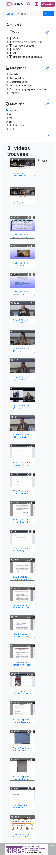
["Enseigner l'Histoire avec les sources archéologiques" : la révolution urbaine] (22, 823)
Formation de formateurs (27, 41)
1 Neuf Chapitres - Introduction (21, 806)
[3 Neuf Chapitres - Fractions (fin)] (22, 737)
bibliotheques (17, 125)
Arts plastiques (18, 78)
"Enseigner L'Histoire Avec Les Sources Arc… (22, 836)
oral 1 (12, 121)
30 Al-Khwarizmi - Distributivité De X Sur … (21, 493)
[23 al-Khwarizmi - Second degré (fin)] (22, 509)
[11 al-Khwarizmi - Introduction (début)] (22, 680)
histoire (13, 110)
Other (16, 53)
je (10, 114)
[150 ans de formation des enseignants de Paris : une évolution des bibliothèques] (22, 193)
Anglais (13, 74)
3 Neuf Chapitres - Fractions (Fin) (21, 749)
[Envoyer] (47, 32)
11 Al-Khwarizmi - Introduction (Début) (22, 692)
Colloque (18, 38)
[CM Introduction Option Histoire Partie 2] (22, 252)
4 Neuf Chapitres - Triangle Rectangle (21, 720)
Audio (44, 160)
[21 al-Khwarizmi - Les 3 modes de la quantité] (22, 566)
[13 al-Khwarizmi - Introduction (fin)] (22, 594)
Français (14, 93)
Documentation (18, 81)
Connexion (47, 4)
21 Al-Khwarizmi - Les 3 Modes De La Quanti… (22, 579)
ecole (12, 129)
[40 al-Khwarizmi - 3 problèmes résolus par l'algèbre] (22, 451)
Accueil (10, 13)
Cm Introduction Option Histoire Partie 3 (20, 236)
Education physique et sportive (27, 89)
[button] (48, 13)
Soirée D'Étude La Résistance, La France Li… (21, 322)
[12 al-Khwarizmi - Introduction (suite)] (22, 623)
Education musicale (20, 85)
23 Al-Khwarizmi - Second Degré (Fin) (22, 521)
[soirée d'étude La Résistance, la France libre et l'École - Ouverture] (22, 309)
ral (10, 118)
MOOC (16, 49)
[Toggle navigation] (3, 4)
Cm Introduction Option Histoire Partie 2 (20, 265)
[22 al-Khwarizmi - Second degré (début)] (22, 537)
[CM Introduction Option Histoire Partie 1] (22, 281)
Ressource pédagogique (27, 56)
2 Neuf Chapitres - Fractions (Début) (21, 778)
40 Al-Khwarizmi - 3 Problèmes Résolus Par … (22, 465)
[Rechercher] (28, 4)
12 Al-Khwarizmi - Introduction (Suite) (22, 635)
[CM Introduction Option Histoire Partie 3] (22, 224)
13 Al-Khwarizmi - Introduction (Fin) (21, 606)
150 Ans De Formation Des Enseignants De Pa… (22, 175)
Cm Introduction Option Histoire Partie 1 (20, 294)
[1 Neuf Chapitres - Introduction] (22, 794)
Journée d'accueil (23, 45)
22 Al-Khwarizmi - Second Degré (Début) (21, 550)
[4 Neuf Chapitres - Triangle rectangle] (22, 708)
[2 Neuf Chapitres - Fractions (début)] (22, 766)
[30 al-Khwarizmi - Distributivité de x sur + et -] (22, 480)
